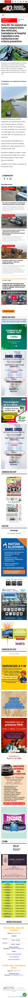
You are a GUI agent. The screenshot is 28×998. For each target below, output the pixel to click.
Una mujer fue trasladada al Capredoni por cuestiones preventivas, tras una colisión (13, 203)
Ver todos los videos (8, 311)
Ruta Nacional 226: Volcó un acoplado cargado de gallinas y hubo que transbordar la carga (12, 262)
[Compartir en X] (7, 179)
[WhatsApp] (12, 1)
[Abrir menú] (3, 15)
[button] (3, 1)
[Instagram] (20, 1)
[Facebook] (18, 1)
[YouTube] (26, 1)
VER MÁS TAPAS (14, 522)
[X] (15, 1)
